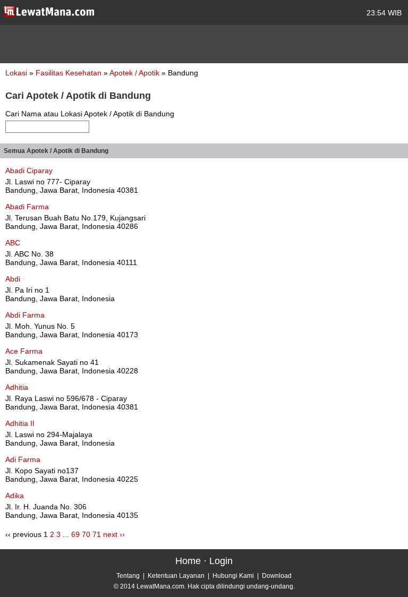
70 (86, 534)
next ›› (114, 534)
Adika (14, 495)
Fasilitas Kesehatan (70, 73)
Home (188, 561)
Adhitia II (20, 423)
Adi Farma (22, 459)
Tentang (128, 575)
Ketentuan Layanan (176, 575)
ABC (12, 242)
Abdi (12, 279)
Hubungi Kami (233, 575)
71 (96, 534)
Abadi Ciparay (29, 170)
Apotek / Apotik (135, 73)
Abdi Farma (25, 315)
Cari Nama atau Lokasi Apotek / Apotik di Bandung (89, 113)
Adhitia (16, 387)
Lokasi (16, 73)
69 (75, 534)
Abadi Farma (27, 206)
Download (277, 575)
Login (221, 561)
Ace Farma (23, 351)
